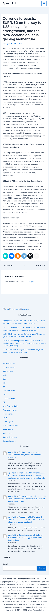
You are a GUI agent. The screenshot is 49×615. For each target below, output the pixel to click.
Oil (4, 402)
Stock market (8, 429)
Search (5, 564)
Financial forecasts (10, 425)
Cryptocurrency (9, 398)
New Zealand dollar (10, 406)
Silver (5, 418)
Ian (4, 387)
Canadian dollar (9, 391)
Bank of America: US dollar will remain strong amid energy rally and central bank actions (25, 537)
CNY (4, 394)
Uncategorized (9, 367)
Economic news (9, 441)
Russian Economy (10, 437)
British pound (8, 371)
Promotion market (10, 410)
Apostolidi (9, 3)
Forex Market (8, 414)
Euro (4, 379)
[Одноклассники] (18, 256)
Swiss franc (7, 433)
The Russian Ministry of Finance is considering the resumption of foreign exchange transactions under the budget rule (26, 475)
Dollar (5, 375)
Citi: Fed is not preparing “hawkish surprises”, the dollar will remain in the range (26, 454)
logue (31, 282)
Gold (4, 383)
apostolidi (12, 452)
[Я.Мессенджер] (5, 256)
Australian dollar (9, 363)
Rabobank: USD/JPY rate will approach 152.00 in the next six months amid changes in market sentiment (26, 519)
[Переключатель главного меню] (44, 3)
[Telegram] (24, 256)
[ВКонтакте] (12, 256)
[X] (30, 256)
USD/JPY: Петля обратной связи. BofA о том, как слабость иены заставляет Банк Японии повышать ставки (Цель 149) (24, 343)
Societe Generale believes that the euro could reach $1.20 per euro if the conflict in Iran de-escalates (27, 498)
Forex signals (8, 422)
